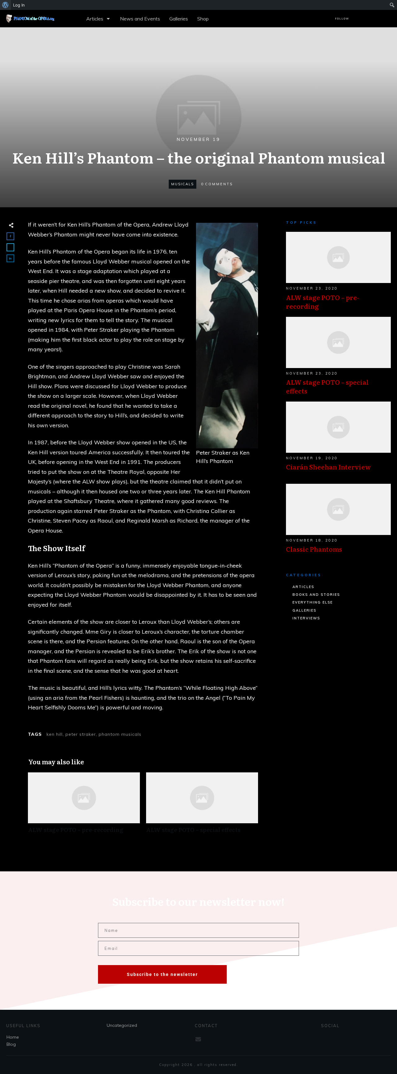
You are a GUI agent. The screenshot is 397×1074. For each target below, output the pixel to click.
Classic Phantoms (338, 521)
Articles (303, 587)
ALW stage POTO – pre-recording (84, 806)
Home (13, 1037)
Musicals (182, 184)
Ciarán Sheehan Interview (338, 439)
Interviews (306, 618)
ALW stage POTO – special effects (202, 806)
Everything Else (312, 602)
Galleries (304, 610)
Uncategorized (122, 1025)
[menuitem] (5, 5)
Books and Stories (316, 594)
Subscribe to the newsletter (162, 974)
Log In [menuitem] (19, 4)
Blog (11, 1044)
